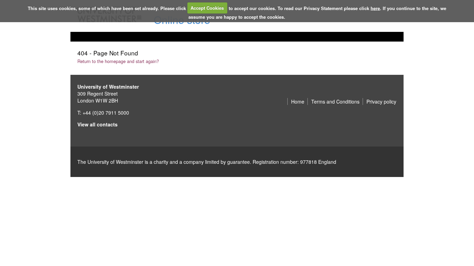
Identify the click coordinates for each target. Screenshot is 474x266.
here (375, 8)
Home (297, 101)
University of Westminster (108, 86)
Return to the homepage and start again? (118, 61)
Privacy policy (381, 101)
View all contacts (97, 124)
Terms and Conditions (335, 101)
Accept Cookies (207, 8)
